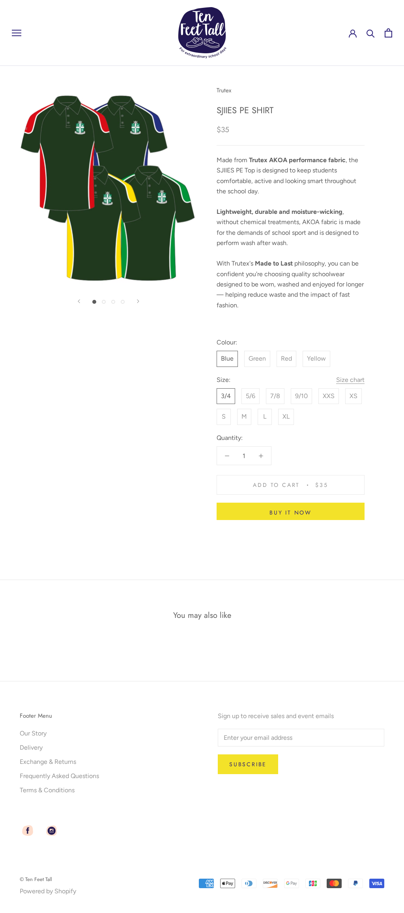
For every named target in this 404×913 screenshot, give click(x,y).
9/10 (301, 396)
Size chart (350, 380)
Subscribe (248, 764)
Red (286, 358)
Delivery (31, 747)
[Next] (138, 301)
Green (257, 358)
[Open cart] (388, 32)
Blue (227, 358)
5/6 (250, 396)
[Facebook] (28, 830)
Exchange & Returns (48, 761)
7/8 (275, 396)
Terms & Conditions (47, 790)
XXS (329, 396)
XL (286, 416)
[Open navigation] (16, 33)
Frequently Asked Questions (59, 776)
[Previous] (79, 301)
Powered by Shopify (48, 891)
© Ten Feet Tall (36, 879)
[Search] (371, 33)
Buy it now (290, 512)
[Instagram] (51, 830)
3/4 (226, 396)
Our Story (33, 733)
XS (353, 396)
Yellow (316, 358)
